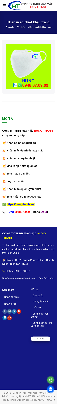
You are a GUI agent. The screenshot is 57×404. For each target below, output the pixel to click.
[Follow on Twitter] (14, 311)
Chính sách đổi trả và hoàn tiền (41, 324)
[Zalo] (50, 389)
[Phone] (50, 380)
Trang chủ (10, 27)
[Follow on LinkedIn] (4, 317)
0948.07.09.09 (22, 271)
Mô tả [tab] (7, 119)
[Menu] (4, 5)
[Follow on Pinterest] (19, 311)
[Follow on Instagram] (9, 311)
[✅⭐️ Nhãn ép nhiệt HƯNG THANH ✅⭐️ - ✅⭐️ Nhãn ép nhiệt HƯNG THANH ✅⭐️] (30, 5)
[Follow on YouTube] (9, 317)
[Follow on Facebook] (4, 311)
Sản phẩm (21, 27)
